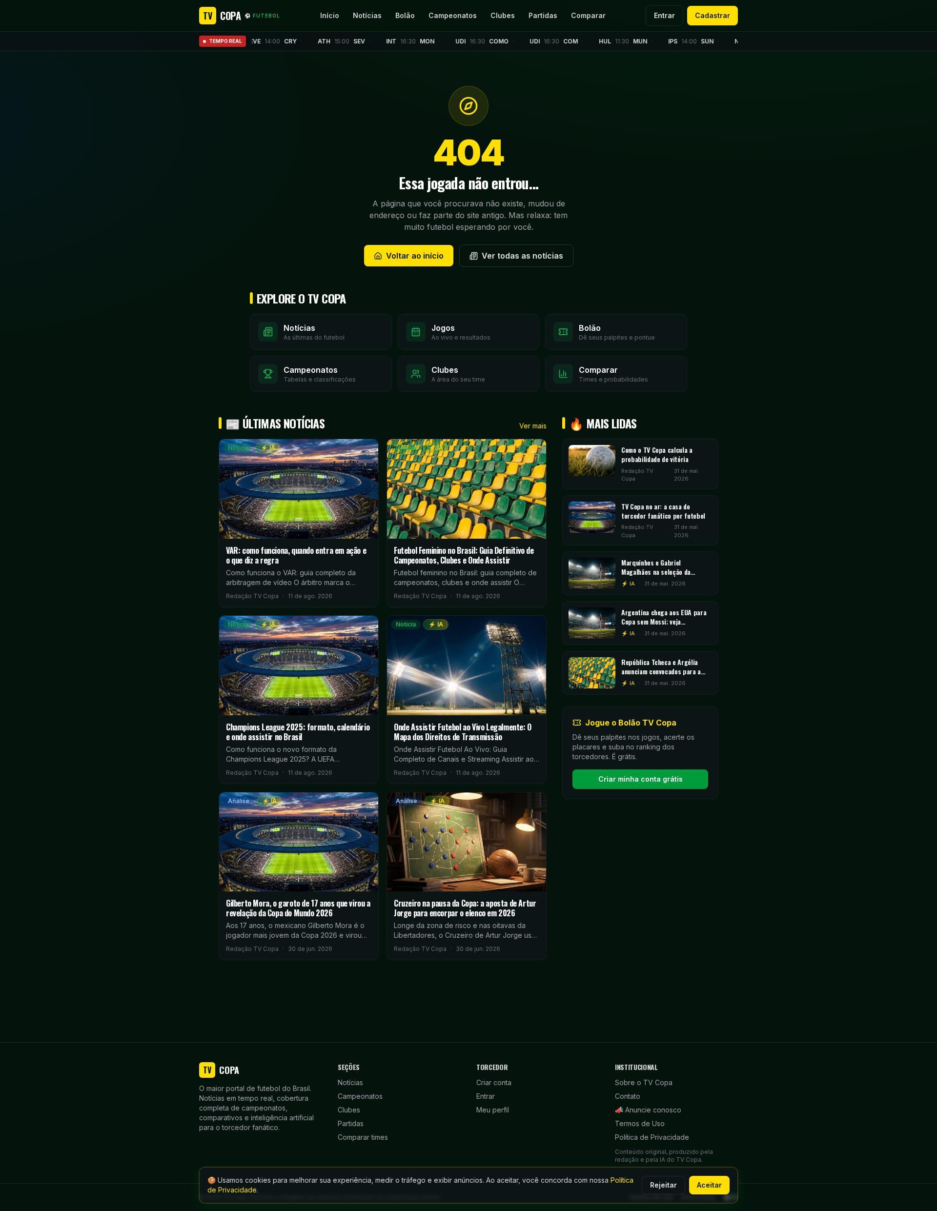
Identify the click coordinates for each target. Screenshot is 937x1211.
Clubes (502, 15)
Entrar (664, 15)
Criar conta (493, 1082)
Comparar (588, 15)
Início (329, 15)
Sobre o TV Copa (643, 1082)
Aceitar (709, 1185)
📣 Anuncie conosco (648, 1110)
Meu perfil (492, 1110)
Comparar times (363, 1137)
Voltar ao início (415, 256)
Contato (627, 1096)
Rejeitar (663, 1185)
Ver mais (533, 426)
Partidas (543, 15)
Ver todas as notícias (522, 256)
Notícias (367, 15)
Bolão (405, 15)
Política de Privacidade (652, 1137)
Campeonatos (452, 15)
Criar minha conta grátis (640, 779)
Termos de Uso (640, 1123)
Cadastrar (712, 15)
